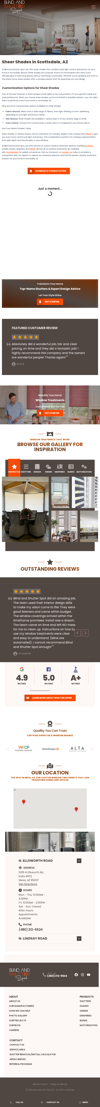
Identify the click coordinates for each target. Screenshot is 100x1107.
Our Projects (17, 1020)
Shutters (85, 1001)
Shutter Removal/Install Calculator (33, 1054)
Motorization (88, 1025)
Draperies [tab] (60, 472)
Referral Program (21, 1064)
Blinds (83, 1020)
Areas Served (18, 1059)
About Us (14, 1001)
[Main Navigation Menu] (93, 7)
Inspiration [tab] (14, 472)
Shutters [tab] (26, 472)
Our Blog (14, 1025)
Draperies (86, 1015)
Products (87, 997)
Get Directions (28, 884)
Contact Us (17, 1044)
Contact (16, 1040)
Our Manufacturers (21, 1006)
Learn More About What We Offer (52, 697)
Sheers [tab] (48, 472)
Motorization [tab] (84, 472)
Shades (84, 1006)
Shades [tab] (37, 472)
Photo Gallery (18, 1015)
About (13, 997)
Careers (14, 1030)
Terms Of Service (59, 1084)
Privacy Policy (40, 1084)
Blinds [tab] (71, 472)
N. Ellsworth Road (36, 860)
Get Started (52, 301)
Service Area (17, 1049)
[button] (40, 690)
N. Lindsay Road (33, 938)
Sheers (84, 1010)
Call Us (19, 1102)
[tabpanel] (50, 509)
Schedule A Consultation (50, 170)
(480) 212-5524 (30, 929)
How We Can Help (19, 1010)
